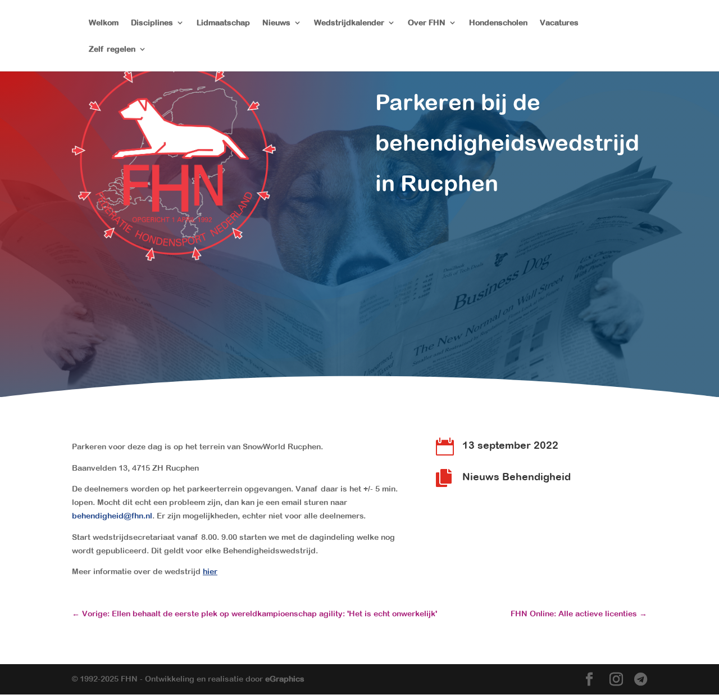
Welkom (104, 23)
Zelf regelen (112, 49)
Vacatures (559, 23)
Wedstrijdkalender (349, 23)
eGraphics (284, 678)
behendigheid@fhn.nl (112, 515)
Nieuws (276, 23)
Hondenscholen (498, 23)
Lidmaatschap (223, 23)
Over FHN (426, 23)
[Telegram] (640, 680)
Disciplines (152, 23)
